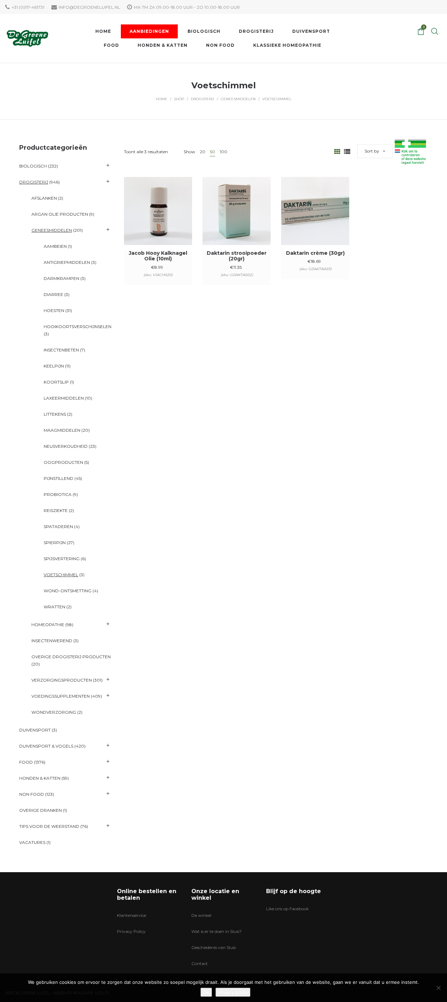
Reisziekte (56, 510)
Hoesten (54, 310)
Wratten (54, 606)
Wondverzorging (53, 712)
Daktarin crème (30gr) (315, 253)
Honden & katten (39, 778)
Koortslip (56, 382)
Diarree (53, 294)
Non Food (31, 794)
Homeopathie (47, 624)
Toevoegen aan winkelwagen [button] (158, 220)
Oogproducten (63, 462)
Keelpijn (54, 366)
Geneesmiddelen (238, 99)
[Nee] (438, 987)
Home (161, 99)
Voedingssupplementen (60, 696)
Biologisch (33, 166)
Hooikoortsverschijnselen (77, 326)
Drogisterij (202, 99)
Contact (199, 963)
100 (223, 151)
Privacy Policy (131, 931)
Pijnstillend (58, 478)
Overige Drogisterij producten (71, 656)
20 (202, 151)
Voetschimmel (61, 574)
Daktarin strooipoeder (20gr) (236, 256)
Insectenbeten (61, 349)
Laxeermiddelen (64, 398)
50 (212, 151)
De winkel (201, 915)
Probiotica (58, 494)
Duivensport (35, 730)
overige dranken (40, 810)
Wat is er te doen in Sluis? (216, 931)
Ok (206, 992)
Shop (179, 99)
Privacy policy (233, 992)
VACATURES (32, 842)
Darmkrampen (61, 278)
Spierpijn (55, 542)
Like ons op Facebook (287, 908)
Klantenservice (131, 915)
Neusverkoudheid (66, 446)
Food (26, 762)
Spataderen (58, 526)
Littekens (55, 414)
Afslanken (44, 198)
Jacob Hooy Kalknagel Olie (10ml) (158, 256)
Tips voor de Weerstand (49, 826)
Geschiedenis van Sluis (213, 947)
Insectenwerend (51, 640)
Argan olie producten (59, 214)
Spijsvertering (62, 558)
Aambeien (55, 246)
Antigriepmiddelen (67, 262)
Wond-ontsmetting (67, 590)
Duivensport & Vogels (46, 746)
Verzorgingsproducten (61, 680)
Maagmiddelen (62, 430)
